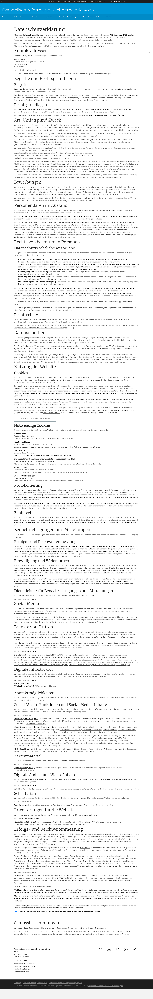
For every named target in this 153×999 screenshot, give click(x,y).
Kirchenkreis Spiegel (22, 969)
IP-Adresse (92, 573)
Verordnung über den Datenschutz (71, 112)
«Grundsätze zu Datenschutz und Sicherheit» (106, 657)
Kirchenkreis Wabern (22, 972)
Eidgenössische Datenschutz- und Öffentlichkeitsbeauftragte (40, 328)
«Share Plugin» (132, 727)
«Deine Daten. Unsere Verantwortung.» (55, 751)
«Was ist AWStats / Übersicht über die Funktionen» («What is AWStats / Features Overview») (98, 892)
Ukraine (109, 17)
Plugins (114, 727)
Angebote (48, 17)
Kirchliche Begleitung (67, 17)
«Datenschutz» (81, 880)
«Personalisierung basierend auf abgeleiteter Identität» (109, 743)
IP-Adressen (111, 637)
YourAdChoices (127, 410)
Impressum (42, 983)
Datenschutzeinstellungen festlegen (35, 418)
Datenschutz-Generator (66, 928)
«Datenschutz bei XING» (83, 751)
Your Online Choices (51, 413)
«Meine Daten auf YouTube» (126, 789)
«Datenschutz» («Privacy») (71, 730)
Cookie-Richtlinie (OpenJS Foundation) (69, 824)
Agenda (35, 17)
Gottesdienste (19, 17)
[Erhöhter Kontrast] (124, 1)
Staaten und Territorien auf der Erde (59, 216)
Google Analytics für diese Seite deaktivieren (33, 886)
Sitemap (17, 983)
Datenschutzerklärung (24, 660)
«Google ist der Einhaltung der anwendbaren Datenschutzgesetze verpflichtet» (68, 660)
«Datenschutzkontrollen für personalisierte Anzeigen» (37, 746)
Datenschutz (54, 983)
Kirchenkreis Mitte (21, 961)
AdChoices (47, 410)
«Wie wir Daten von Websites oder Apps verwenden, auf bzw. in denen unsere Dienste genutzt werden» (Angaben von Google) (79, 662)
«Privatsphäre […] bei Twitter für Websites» (67, 743)
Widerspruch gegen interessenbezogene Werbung (94, 732)
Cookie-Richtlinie (110, 730)
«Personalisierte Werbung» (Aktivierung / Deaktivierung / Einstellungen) (99, 665)
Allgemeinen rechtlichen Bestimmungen (105, 986)
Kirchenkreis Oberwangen (24, 966)
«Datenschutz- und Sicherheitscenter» (97, 789)
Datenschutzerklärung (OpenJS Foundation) (33, 824)
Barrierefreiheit (29, 983)
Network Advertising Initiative (103, 410)
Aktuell (5, 17)
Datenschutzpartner (90, 928)
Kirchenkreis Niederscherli (24, 964)
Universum (97, 216)
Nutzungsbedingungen (71, 983)
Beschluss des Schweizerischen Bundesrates (40, 219)
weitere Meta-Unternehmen (85, 721)
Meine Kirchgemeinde (91, 17)
